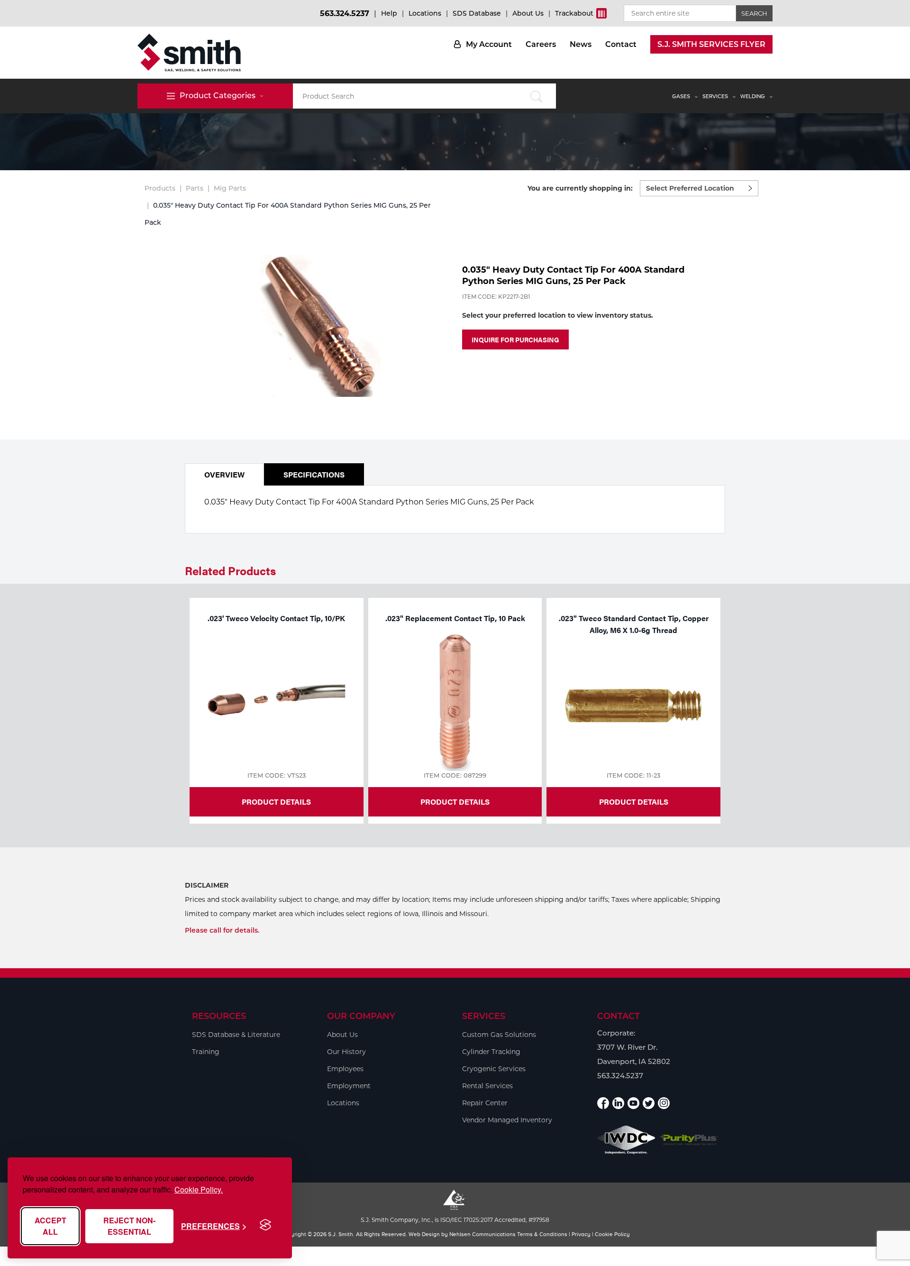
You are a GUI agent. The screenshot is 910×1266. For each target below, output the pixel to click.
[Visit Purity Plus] (689, 1140)
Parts (194, 188)
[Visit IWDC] (626, 1140)
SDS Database (477, 13)
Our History (346, 1051)
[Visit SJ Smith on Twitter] (649, 1103)
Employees (345, 1068)
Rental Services (487, 1086)
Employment (349, 1086)
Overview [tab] (224, 474)
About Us (528, 13)
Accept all (50, 1226)
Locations (425, 13)
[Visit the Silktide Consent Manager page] (265, 1225)
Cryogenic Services (494, 1068)
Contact (621, 44)
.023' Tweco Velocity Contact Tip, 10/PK (276, 618)
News (581, 44)
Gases (681, 96)
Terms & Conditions (542, 1234)
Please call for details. (222, 930)
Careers (541, 44)
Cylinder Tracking (491, 1051)
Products (160, 188)
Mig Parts (230, 188)
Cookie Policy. (198, 1189)
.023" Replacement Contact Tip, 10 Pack (455, 618)
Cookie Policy (612, 1234)
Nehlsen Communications (482, 1234)
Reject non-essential (129, 1226)
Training (205, 1051)
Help (389, 13)
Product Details (276, 801)
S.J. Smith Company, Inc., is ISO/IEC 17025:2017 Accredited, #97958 (455, 1219)
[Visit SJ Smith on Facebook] (603, 1103)
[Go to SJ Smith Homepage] (189, 53)
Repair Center (485, 1103)
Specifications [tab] (314, 474)
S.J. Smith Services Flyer (711, 44)
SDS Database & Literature (236, 1034)
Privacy (581, 1234)
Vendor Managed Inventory (507, 1120)
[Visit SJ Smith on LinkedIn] (618, 1103)
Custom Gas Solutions (499, 1034)
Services (715, 96)
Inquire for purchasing (515, 339)
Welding (752, 96)
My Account (489, 44)
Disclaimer (206, 885)
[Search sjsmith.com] (536, 96)
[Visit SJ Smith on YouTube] (633, 1103)
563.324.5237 (344, 13)
